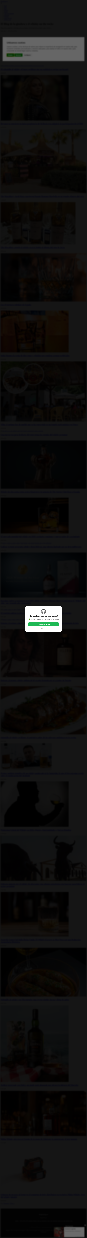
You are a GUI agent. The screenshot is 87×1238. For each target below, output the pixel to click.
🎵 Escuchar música (43, 624)
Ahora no (43, 628)
